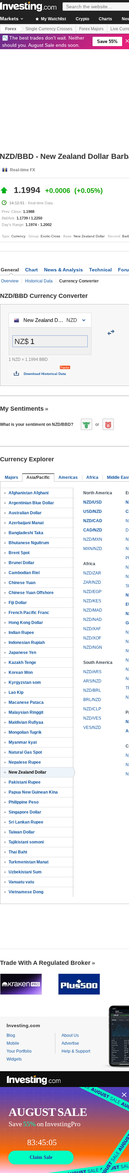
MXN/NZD (92, 548)
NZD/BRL (92, 690)
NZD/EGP (92, 591)
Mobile (13, 1043)
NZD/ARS (92, 671)
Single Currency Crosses (48, 28)
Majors (11, 477)
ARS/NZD (92, 681)
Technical (100, 269)
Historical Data (39, 281)
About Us (70, 1035)
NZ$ (21, 341)
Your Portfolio (19, 1051)
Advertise (70, 1043)
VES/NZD (92, 727)
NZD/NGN (92, 647)
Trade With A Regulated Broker (45, 962)
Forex (11, 28)
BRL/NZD (92, 699)
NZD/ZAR (92, 573)
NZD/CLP (92, 709)
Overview (10, 281)
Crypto (82, 19)
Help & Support (76, 1051)
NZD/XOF (92, 638)
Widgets (14, 1059)
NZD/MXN (92, 539)
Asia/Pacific (38, 477)
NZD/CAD (92, 520)
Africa (92, 477)
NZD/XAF (92, 628)
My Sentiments (22, 408)
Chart (31, 269)
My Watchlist (53, 19)
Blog (11, 1035)
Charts (105, 19)
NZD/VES (92, 718)
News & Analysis (63, 269)
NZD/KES (92, 601)
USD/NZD (92, 511)
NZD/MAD (92, 610)
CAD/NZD (92, 530)
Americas (68, 477)
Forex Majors (91, 28)
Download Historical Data (45, 374)
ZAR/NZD (92, 582)
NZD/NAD (92, 619)
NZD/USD (92, 502)
